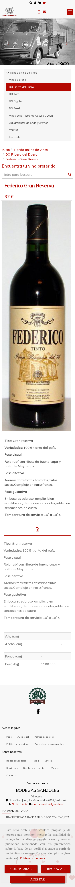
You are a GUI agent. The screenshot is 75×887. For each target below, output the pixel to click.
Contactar (11, 775)
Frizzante (14, 137)
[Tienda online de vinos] (7, 72)
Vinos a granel (18, 79)
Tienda (35, 760)
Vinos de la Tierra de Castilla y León (31, 115)
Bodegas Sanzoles (16, 760)
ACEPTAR (37, 879)
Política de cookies (32, 858)
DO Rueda (15, 108)
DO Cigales (16, 101)
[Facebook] (38, 712)
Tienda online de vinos (23, 72)
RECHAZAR (56, 869)
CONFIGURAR (21, 869)
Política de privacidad (17, 744)
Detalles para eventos (34, 768)
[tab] (37, 529)
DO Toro (14, 94)
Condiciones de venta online (49, 744)
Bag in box (12, 768)
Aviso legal (23, 736)
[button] (35, 3)
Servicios (49, 760)
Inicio (9, 736)
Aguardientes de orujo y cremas (28, 123)
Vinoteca (55, 768)
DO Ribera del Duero (21, 87)
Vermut (13, 130)
